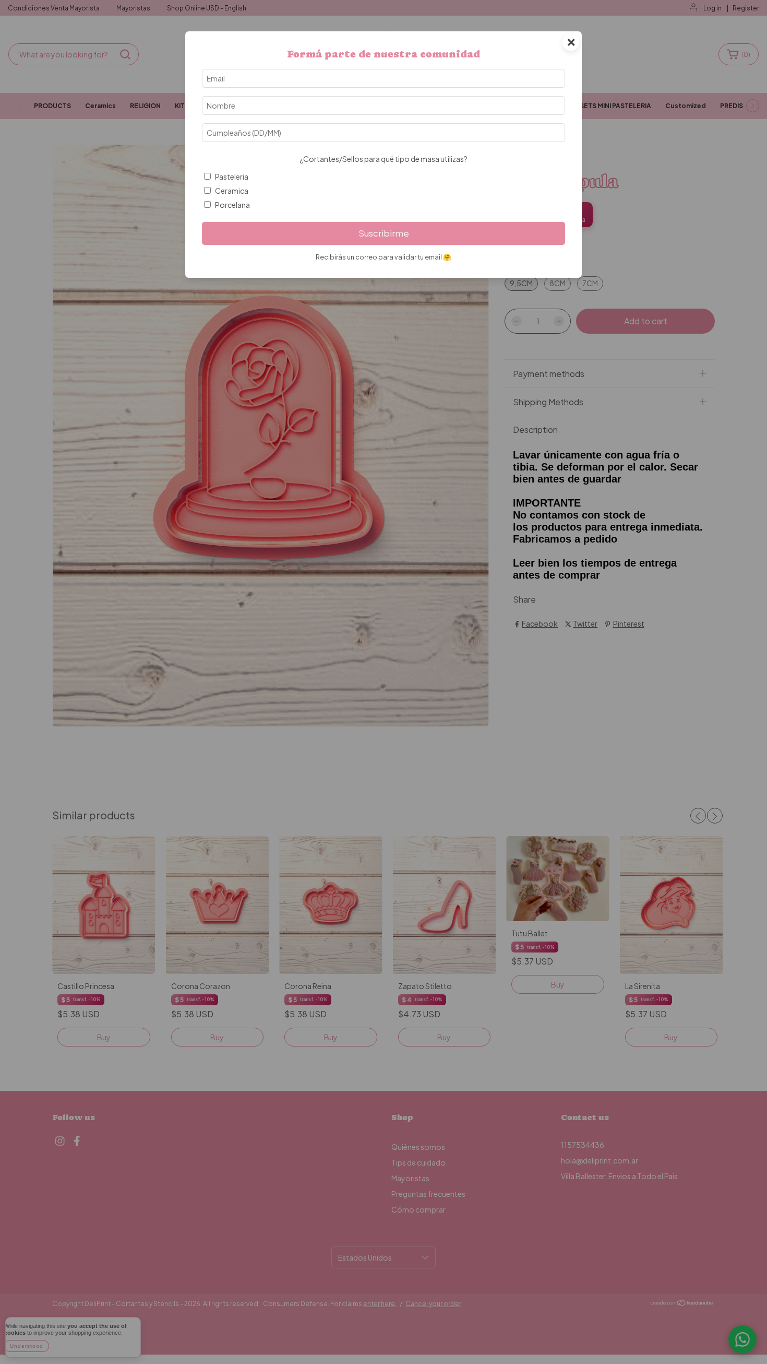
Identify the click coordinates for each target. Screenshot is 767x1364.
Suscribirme (383, 233)
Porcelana (232, 204)
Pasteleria (231, 176)
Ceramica (231, 190)
